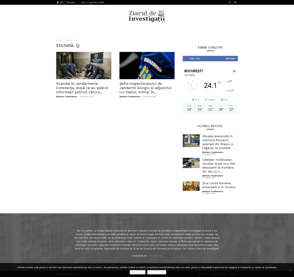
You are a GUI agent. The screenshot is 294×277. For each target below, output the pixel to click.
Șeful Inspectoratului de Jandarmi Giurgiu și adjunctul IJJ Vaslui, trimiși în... (145, 87)
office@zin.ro (155, 255)
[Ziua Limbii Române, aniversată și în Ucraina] (191, 186)
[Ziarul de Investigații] (147, 16)
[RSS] (235, 2)
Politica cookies (157, 272)
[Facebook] (229, 2)
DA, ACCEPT (137, 272)
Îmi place (230, 58)
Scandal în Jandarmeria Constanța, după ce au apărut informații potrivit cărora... (82, 87)
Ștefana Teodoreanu (66, 96)
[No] (289, 270)
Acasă (59, 40)
